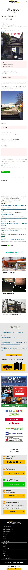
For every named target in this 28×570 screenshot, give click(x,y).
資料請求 (4, 553)
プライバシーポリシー (7, 558)
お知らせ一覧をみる (14, 355)
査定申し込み (5, 533)
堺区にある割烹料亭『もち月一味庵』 (9, 337)
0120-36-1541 (14, 462)
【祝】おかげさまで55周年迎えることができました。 (12, 332)
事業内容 (4, 536)
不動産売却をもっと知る (7, 531)
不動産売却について (7, 526)
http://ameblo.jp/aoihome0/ (8, 214)
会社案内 (4, 550)
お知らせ (4, 546)
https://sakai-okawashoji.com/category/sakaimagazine (13, 205)
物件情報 (4, 538)
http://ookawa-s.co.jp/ (6, 201)
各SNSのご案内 (6, 548)
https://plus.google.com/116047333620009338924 (12, 239)
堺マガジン (5, 543)
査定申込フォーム (14, 511)
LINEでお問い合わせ (14, 484)
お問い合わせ (5, 555)
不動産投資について (7, 541)
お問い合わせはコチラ (6, 165)
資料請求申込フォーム (14, 495)
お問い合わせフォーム (14, 473)
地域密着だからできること (8, 529)
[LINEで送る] (11, 245)
